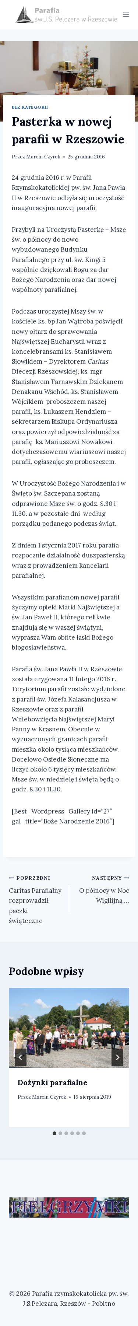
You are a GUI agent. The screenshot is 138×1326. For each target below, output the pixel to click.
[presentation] (69, 1028)
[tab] (54, 1133)
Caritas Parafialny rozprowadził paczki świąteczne (35, 900)
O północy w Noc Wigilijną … (104, 890)
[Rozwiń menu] (126, 14)
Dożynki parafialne (53, 1082)
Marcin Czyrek (43, 156)
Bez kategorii (30, 107)
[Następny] (117, 1057)
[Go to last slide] (20, 1057)
